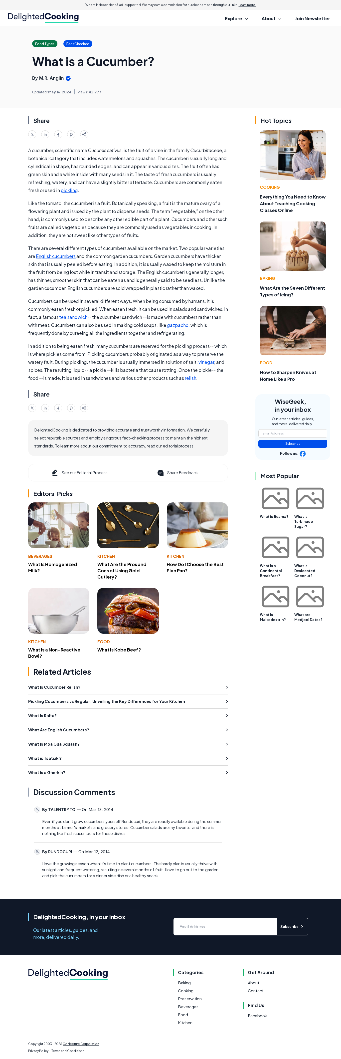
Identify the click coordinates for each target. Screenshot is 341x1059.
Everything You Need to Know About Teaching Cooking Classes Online (293, 203)
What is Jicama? (274, 516)
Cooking (270, 187)
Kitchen (106, 556)
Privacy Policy (38, 1051)
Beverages (40, 556)
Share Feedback (182, 472)
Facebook (257, 1015)
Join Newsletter (312, 18)
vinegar (206, 362)
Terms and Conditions (67, 1051)
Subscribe (293, 443)
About (253, 982)
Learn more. (247, 5)
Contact (256, 990)
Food (103, 641)
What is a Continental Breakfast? (271, 570)
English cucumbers (56, 256)
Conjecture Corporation (81, 1044)
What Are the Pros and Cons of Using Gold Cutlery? (122, 570)
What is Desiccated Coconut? (304, 570)
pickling (69, 190)
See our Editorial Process (84, 472)
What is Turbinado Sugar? (303, 521)
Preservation (190, 998)
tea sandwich (73, 317)
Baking (267, 278)
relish (190, 378)
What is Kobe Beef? (119, 649)
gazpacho (177, 325)
